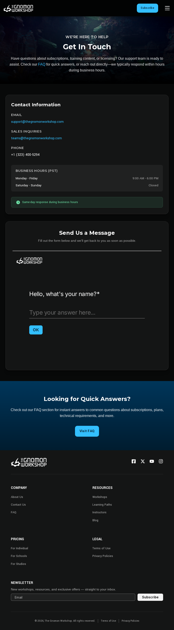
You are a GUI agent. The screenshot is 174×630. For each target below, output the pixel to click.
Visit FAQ (87, 431)
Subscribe (147, 8)
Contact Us (18, 505)
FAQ (41, 64)
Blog (95, 520)
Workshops (99, 497)
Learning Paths (102, 505)
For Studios (18, 564)
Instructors (99, 512)
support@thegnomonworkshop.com (37, 121)
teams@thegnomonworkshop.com (36, 138)
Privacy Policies (102, 556)
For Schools (19, 556)
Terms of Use (101, 548)
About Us (17, 497)
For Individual (19, 548)
